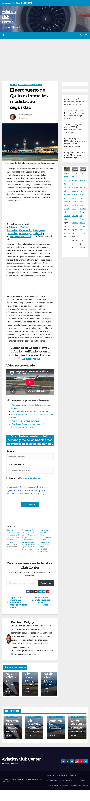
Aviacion (14, 85)
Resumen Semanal (20, 236)
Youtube (12, 233)
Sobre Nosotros (52, 786)
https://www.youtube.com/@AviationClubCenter (32, 650)
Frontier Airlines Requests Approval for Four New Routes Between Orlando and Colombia (83, 201)
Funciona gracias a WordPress (13, 779)
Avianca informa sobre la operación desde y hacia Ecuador (41, 601)
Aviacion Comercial (26, 85)
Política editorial (66, 780)
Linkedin (12, 230)
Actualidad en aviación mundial (64, 775)
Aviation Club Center (9, 17)
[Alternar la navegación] (86, 35)
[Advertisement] (45, 56)
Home (49, 775)
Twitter (24, 227)
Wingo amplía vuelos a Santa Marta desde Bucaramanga (74, 155)
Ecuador (38, 85)
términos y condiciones (30, 478)
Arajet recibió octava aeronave (25, 421)
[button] (81, 35)
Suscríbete (64, 786)
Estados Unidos (12, 717)
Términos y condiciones (79, 786)
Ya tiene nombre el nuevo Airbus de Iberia (30, 411)
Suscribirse (46, 583)
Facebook (25, 230)
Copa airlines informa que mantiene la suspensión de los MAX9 (18, 602)
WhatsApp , (25, 233)
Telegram (13, 227)
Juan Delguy (27, 115)
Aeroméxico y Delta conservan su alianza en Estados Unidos (74, 101)
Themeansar (6, 781)
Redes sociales (79, 780)
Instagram (39, 230)
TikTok (38, 233)
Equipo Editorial (52, 780)
